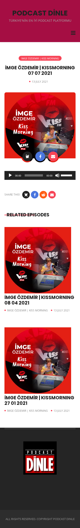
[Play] (10, 175)
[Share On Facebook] (40, 156)
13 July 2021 (62, 310)
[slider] (67, 175)
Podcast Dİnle (40, 13)
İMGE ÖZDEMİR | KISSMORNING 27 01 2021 (39, 400)
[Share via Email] (53, 156)
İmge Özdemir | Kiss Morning (40, 58)
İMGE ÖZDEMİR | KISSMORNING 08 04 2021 (39, 300)
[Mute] (57, 175)
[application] (40, 175)
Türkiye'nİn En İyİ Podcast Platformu (40, 20)
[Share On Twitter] (27, 156)
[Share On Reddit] (43, 194)
